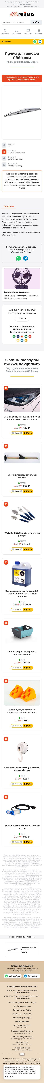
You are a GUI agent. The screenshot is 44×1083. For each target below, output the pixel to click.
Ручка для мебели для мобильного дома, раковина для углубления (23, 875)
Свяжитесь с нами (10, 232)
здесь (26, 867)
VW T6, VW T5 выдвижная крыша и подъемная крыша (22, 991)
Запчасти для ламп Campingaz (22, 1002)
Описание (9, 206)
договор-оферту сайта (27, 1073)
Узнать (22, 319)
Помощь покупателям (22, 1037)
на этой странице (31, 880)
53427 (23, 870)
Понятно (9, 1077)
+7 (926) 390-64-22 (32, 6)
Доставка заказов (22, 1026)
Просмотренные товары (22, 937)
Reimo (22, 14)
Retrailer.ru (22, 1054)
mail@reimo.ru (14, 6)
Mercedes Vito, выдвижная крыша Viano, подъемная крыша (22, 997)
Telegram (40, 41)
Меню (7, 41)
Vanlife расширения (22, 1006)
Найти (36, 22)
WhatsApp (35, 41)
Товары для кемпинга (22, 1014)
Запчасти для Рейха (22, 1010)
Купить (28, 433)
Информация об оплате (22, 1032)
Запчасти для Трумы (22, 1018)
